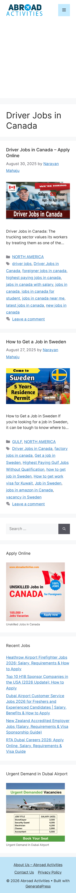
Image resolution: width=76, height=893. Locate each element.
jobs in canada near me (43, 298)
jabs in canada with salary (29, 284)
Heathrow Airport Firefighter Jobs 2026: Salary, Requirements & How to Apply (37, 663)
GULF (17, 441)
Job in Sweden (48, 483)
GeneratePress (38, 886)
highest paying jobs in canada (33, 277)
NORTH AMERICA (28, 257)
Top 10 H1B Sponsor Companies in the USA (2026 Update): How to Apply (37, 682)
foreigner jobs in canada (44, 270)
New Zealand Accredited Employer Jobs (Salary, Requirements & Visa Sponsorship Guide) (38, 726)
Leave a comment (28, 319)
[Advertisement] (38, 60)
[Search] (64, 529)
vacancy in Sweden (24, 497)
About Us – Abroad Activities (38, 865)
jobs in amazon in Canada (29, 490)
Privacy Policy (50, 872)
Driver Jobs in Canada (32, 448)
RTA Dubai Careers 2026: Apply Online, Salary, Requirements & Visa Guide (35, 746)
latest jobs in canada (25, 305)
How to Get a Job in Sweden (36, 341)
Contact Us (24, 872)
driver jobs (22, 263)
